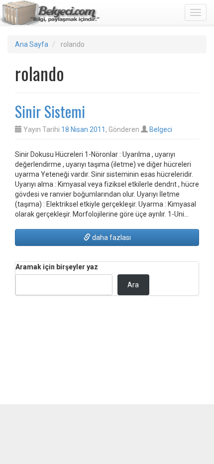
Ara (133, 285)
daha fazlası (111, 237)
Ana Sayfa (31, 44)
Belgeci (160, 129)
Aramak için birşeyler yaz (56, 267)
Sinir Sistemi (50, 111)
